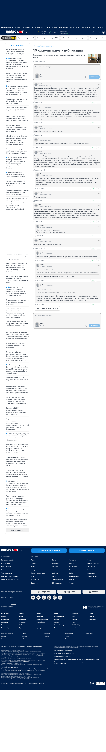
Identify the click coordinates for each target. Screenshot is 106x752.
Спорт (89, 560)
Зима (54, 560)
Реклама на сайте (7, 560)
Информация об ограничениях (63, 650)
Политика (73, 566)
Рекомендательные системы (62, 656)
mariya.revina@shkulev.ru (25, 670)
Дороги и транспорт (38, 573)
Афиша (72, 27)
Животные (35, 580)
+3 (92, 135)
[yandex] (60, 597)
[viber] (55, 597)
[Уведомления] (98, 32)
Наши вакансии (7, 570)
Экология (90, 570)
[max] (49, 597)
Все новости (17, 46)
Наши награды (6, 566)
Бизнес (33, 563)
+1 (92, 147)
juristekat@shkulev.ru (7, 666)
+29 (93, 221)
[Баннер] (9, 38)
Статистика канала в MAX (10, 580)
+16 (93, 188)
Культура (55, 566)
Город (33, 570)
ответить (38, 102)
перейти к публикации (45, 46)
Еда (32, 576)
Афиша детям (30, 27)
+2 (92, 123)
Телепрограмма (51, 27)
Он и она (72, 560)
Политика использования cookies (64, 653)
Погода (40, 27)
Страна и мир (91, 566)
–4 (98, 248)
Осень (71, 563)
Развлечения (74, 576)
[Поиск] (93, 32)
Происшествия (74, 570)
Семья (71, 583)
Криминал (55, 563)
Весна (33, 566)
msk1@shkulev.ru (24, 661)
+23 (93, 248)
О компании (5, 563)
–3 (98, 170)
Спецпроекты (92, 576)
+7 (92, 201)
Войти (42, 77)
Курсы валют (90, 27)
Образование (57, 583)
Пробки (100, 27)
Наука (54, 576)
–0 (98, 102)
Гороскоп (80, 27)
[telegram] (33, 597)
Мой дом (55, 573)
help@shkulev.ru (14, 667)
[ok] (44, 597)
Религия (72, 580)
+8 (92, 260)
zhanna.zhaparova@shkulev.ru (10, 676)
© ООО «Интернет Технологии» (34, 683)
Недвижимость (7, 27)
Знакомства (63, 27)
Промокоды (19, 27)
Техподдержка (6, 573)
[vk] (38, 597)
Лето (53, 570)
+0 (92, 102)
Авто (33, 560)
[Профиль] (103, 32)
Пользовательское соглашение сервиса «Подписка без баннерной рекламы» (77, 659)
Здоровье (34, 583)
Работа (71, 573)
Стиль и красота (93, 563)
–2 (98, 280)
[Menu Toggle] (2, 32)
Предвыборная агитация (10, 576)
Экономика (91, 573)
